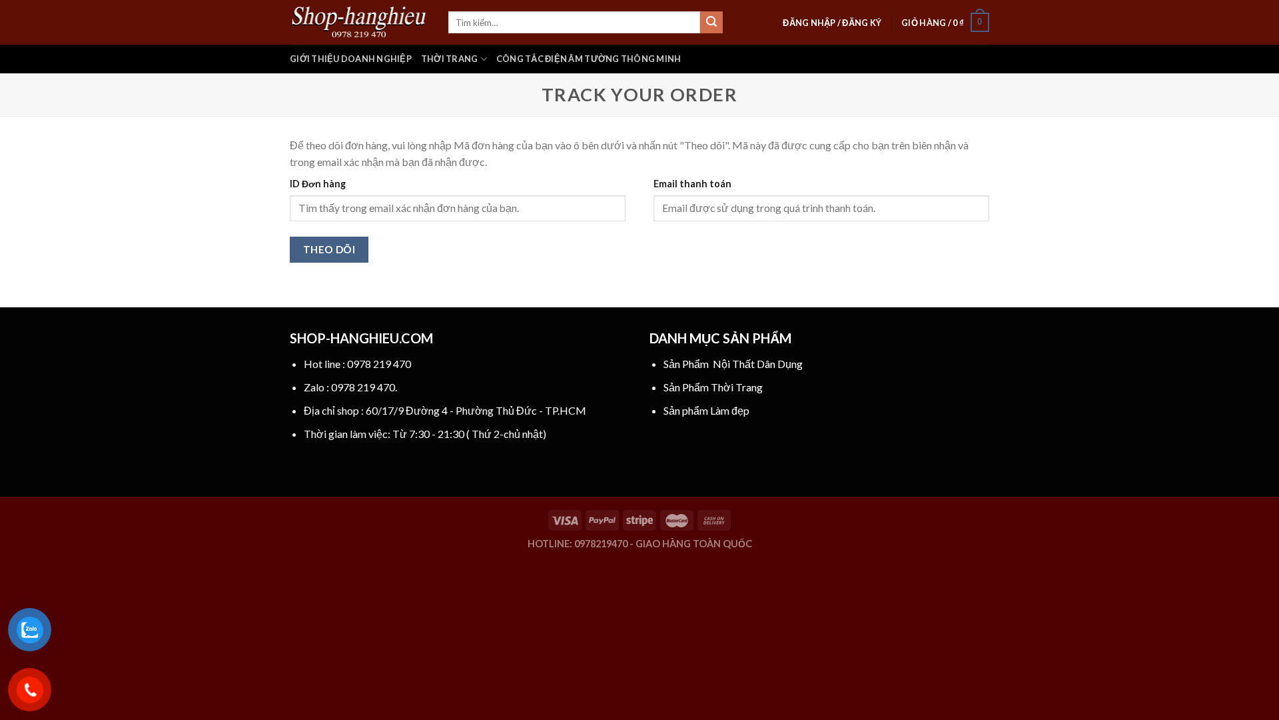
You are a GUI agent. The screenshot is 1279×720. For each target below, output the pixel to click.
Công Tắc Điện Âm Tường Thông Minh (588, 58)
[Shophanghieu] (359, 22)
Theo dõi (329, 249)
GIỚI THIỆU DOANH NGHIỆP (351, 58)
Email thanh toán (692, 183)
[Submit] (711, 22)
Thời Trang (449, 58)
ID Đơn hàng (318, 183)
